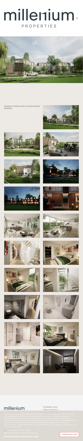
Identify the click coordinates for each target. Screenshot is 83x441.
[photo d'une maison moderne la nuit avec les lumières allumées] (22, 199)
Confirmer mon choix (69, 434)
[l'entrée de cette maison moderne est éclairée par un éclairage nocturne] (61, 199)
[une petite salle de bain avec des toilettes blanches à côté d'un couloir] (22, 307)
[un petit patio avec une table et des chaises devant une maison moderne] (61, 144)
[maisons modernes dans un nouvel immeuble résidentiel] (22, 107)
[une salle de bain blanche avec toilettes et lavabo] (61, 307)
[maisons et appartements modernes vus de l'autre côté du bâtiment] (61, 117)
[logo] (39, 18)
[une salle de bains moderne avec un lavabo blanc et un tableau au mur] (22, 334)
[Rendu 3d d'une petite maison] (22, 171)
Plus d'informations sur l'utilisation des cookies (21, 436)
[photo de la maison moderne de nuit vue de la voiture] (61, 171)
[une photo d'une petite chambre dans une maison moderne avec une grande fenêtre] (61, 334)
